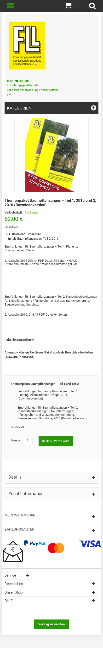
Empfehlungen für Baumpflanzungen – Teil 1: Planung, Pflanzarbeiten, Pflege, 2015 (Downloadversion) (47, 394)
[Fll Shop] (27, 43)
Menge (15, 440)
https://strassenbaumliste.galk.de (54, 264)
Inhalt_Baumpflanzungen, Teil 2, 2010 (33, 238)
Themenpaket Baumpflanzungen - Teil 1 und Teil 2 (45, 384)
